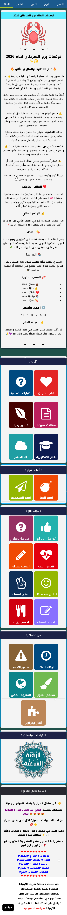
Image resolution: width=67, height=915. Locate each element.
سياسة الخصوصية (34, 908)
